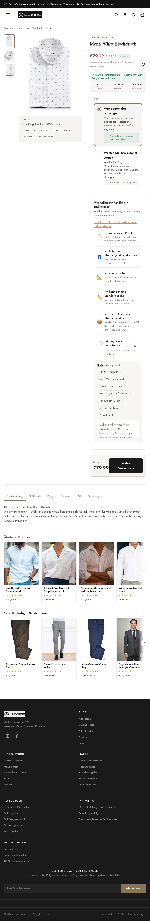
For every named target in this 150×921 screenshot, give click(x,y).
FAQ (6, 778)
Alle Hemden (86, 731)
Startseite (8, 28)
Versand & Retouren (15, 772)
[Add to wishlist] (142, 64)
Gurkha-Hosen (87, 725)
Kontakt (8, 784)
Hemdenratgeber (88, 772)
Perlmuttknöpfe (106, 415)
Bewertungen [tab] (95, 496)
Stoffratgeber (11, 813)
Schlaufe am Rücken (109, 401)
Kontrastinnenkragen (109, 408)
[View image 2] (9, 56)
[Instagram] (7, 735)
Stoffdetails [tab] (35, 496)
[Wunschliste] (134, 15)
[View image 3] (9, 71)
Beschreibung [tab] (15, 496)
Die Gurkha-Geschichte (16, 807)
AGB (120, 914)
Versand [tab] (65, 496)
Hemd (20, 28)
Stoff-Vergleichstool (14, 819)
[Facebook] (16, 735)
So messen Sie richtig (15, 855)
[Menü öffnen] (8, 15)
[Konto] (125, 15)
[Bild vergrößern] (76, 107)
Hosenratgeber (87, 767)
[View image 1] (9, 41)
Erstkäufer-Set (11, 849)
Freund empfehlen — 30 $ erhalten (98, 819)
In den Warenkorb (126, 465)
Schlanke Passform (108, 372)
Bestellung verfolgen (90, 813)
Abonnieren (133, 888)
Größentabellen (87, 784)
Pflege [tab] (51, 496)
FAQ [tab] (79, 496)
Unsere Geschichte (14, 760)
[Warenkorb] (142, 15)
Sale (81, 743)
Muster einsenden (88, 778)
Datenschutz (106, 914)
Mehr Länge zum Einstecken (113, 393)
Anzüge (83, 737)
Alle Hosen (85, 719)
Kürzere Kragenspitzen (111, 386)
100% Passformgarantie (16, 861)
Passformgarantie (13, 825)
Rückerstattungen (137, 914)
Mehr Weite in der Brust (111, 379)
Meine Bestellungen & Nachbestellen (99, 807)
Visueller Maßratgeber (91, 760)
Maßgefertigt (11, 767)
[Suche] (116, 15)
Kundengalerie (12, 831)
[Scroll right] (144, 567)
